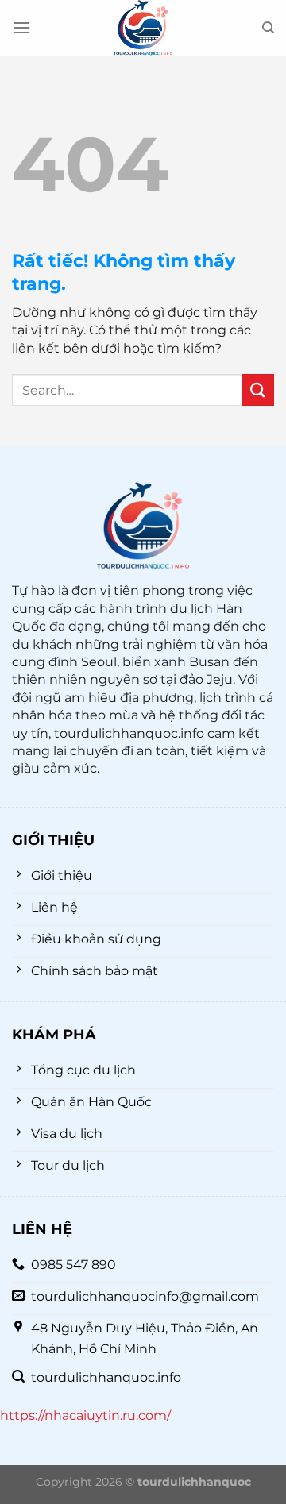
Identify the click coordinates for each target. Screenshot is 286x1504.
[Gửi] (258, 389)
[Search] (268, 28)
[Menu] (21, 27)
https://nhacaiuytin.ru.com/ (85, 1415)
